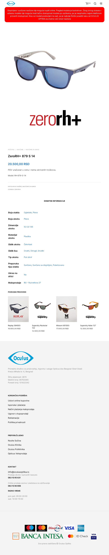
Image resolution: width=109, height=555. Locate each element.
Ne (25, 275)
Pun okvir (28, 257)
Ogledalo (28, 212)
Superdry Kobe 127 (88, 325)
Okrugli (33, 251)
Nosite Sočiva (14, 440)
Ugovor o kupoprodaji (18, 413)
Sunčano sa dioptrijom (42, 265)
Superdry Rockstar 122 (39, 326)
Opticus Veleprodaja (17, 453)
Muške (19, 186)
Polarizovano (58, 265)
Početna (11, 149)
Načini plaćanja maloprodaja (21, 409)
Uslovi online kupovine (18, 400)
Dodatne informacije (54, 201)
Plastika (27, 236)
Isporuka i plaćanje (17, 405)
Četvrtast (28, 244)
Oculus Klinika (14, 445)
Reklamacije (13, 418)
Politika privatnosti (16, 422)
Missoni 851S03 (62, 325)
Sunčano (28, 265)
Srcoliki (41, 251)
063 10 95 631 (14, 477)
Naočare (20, 149)
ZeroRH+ (17, 189)
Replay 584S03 (14, 325)
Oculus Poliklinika (16, 449)
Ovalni (26, 251)
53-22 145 (28, 227)
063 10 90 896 (14, 486)
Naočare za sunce (32, 149)
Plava (35, 212)
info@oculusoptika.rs (18, 472)
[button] (88, 3)
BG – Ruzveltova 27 (32, 282)
